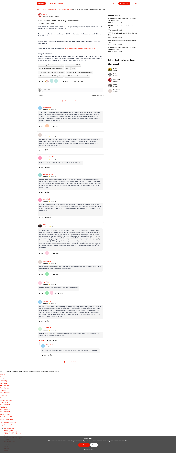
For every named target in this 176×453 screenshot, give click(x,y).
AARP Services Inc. (5, 409)
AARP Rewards (52, 9)
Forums (44, 9)
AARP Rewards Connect (65, 9)
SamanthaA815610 (48, 157)
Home (38, 9)
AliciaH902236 (47, 261)
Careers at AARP (4, 402)
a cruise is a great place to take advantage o (51, 65)
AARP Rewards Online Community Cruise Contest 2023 (80, 48)
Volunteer (2, 379)
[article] (70, 117)
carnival (67, 68)
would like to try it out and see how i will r (77, 76)
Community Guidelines (55, 3)
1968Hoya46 (117, 90)
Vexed (115, 84)
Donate (2, 377)
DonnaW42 (46, 282)
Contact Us (3, 390)
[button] (124, 3)
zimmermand (46, 134)
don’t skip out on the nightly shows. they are (79, 72)
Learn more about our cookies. (119, 441)
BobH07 (115, 68)
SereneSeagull (117, 79)
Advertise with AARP (6, 400)
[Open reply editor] (70, 90)
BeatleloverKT (117, 74)
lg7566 (44, 224)
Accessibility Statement (10, 432)
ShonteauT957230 (48, 174)
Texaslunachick (47, 107)
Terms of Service (8, 430)
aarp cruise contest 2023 (73, 65)
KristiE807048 (47, 301)
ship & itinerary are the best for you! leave (51, 76)
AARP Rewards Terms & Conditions (14, 434)
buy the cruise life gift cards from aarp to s (51, 68)
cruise (73, 68)
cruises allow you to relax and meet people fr (51, 72)
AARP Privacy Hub (9, 428)
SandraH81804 (47, 199)
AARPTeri (45, 14)
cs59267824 (49, 345)
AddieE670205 (47, 328)
